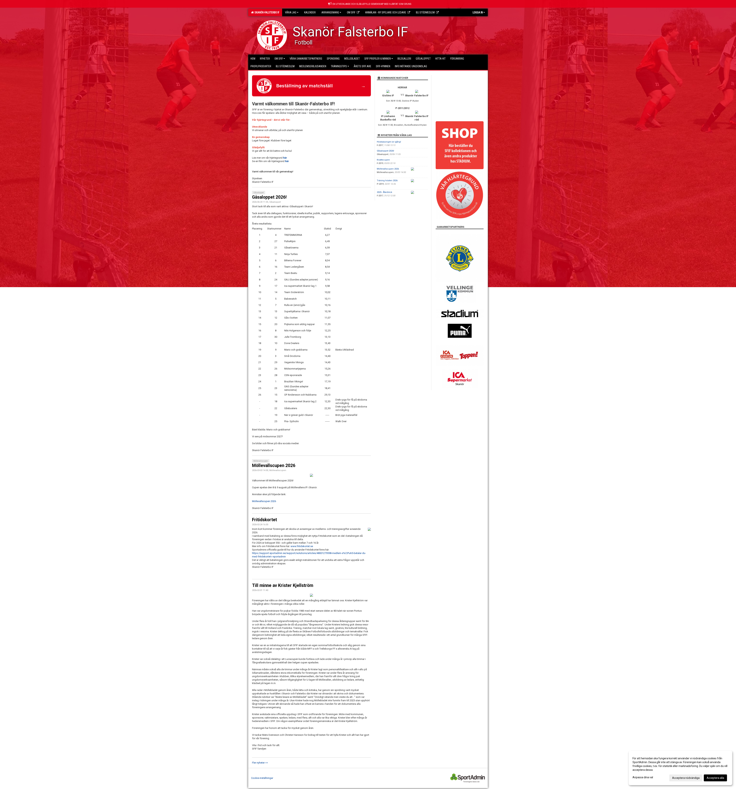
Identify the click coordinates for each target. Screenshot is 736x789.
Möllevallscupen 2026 (273, 465)
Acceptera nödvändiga (686, 777)
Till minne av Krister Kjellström (282, 585)
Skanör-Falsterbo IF (266, 12)
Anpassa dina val (642, 777)
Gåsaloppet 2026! (269, 197)
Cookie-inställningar (262, 778)
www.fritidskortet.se (302, 546)
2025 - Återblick (384, 192)
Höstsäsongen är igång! (389, 142)
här (285, 157)
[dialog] (680, 768)
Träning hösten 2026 (387, 180)
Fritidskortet (264, 519)
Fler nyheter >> (260, 762)
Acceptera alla (715, 777)
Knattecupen (383, 160)
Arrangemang (330, 12)
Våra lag (290, 12)
